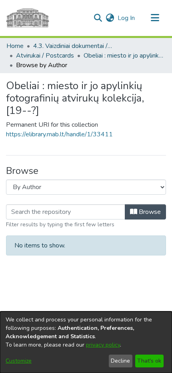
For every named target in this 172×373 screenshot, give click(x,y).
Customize (19, 361)
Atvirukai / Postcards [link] (45, 55)
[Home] (27, 18)
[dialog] (86, 342)
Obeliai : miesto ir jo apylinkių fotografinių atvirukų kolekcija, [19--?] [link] (124, 55)
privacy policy (103, 345)
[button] (98, 18)
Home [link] (15, 46)
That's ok (149, 361)
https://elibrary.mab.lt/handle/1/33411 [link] (59, 134)
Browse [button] (149, 211)
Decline (120, 361)
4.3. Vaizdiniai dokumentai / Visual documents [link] (73, 46)
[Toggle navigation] (155, 18)
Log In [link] (127, 18)
